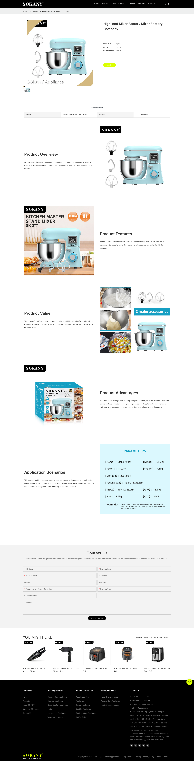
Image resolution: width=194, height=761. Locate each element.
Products (167, 637)
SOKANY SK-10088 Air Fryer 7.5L (95, 669)
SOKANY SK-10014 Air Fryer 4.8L (126, 669)
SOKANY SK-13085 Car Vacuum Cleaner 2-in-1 (66, 669)
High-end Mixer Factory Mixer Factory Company (50, 11)
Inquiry (109, 65)
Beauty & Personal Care (144, 637)
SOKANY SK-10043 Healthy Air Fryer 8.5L (157, 669)
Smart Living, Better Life (32, 758)
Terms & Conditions (163, 757)
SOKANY (26, 11)
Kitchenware (158, 637)
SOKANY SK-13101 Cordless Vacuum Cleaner (34, 669)
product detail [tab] (97, 108)
